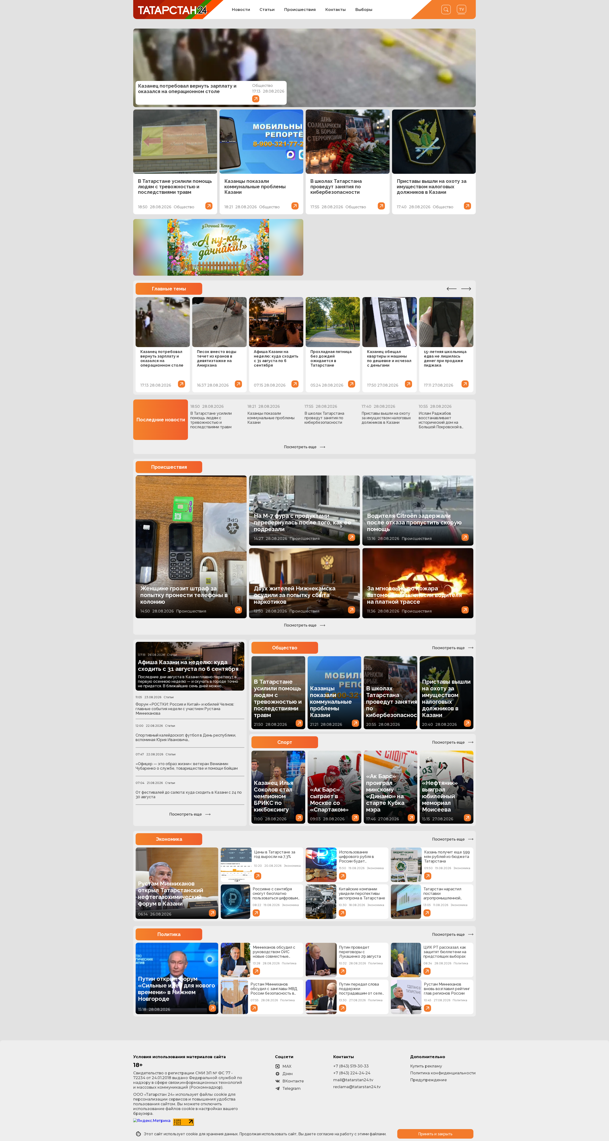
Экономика (169, 839)
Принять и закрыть (435, 1134)
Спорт (284, 742)
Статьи (267, 9)
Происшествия (300, 9)
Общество (284, 648)
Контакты (335, 9)
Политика (169, 934)
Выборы (363, 9)
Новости (241, 9)
